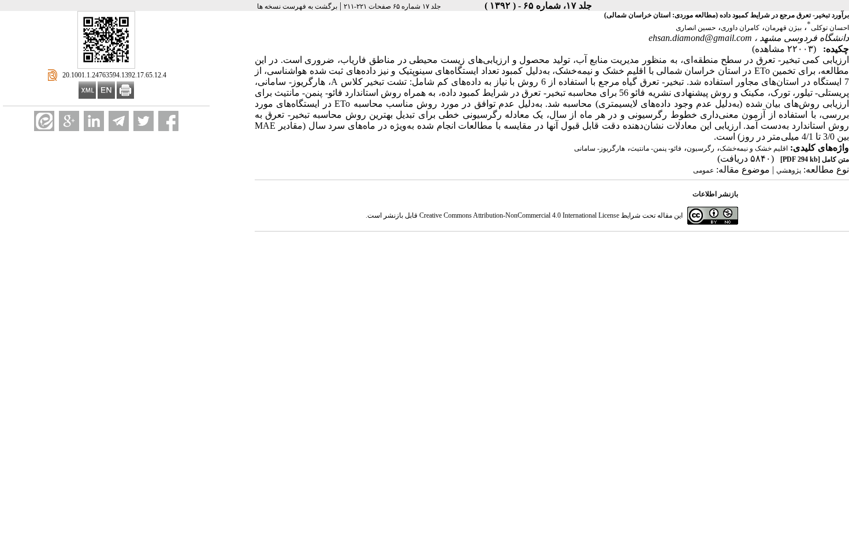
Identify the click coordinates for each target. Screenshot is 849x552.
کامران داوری (740, 28)
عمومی (703, 170)
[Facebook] (168, 121)
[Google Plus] (69, 121)
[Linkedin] (94, 121)
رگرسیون (700, 148)
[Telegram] (119, 121)
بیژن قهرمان (783, 28)
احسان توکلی (830, 28)
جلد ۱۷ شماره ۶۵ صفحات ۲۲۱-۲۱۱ (392, 6)
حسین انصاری (696, 28)
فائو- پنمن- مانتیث (656, 148)
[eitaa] (44, 121)
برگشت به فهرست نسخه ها (297, 6)
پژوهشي (788, 170)
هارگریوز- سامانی (599, 148)
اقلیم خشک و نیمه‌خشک (754, 148)
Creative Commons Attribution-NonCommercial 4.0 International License (519, 215)
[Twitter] (143, 121)
